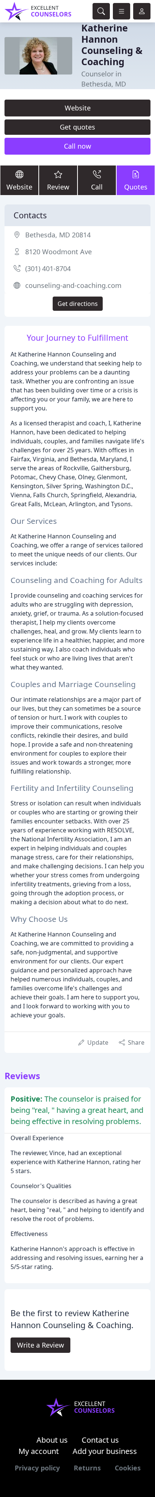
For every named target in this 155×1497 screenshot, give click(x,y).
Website (78, 107)
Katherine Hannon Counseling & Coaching (112, 44)
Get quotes (77, 126)
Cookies (128, 1467)
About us (52, 1440)
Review (58, 186)
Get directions (78, 304)
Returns (87, 1467)
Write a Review (40, 1344)
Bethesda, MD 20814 (58, 234)
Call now (77, 146)
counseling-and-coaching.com (73, 285)
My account (38, 1451)
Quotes (135, 186)
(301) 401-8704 (48, 268)
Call (97, 186)
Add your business (105, 1451)
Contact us (100, 1440)
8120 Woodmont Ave (58, 251)
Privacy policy (37, 1467)
